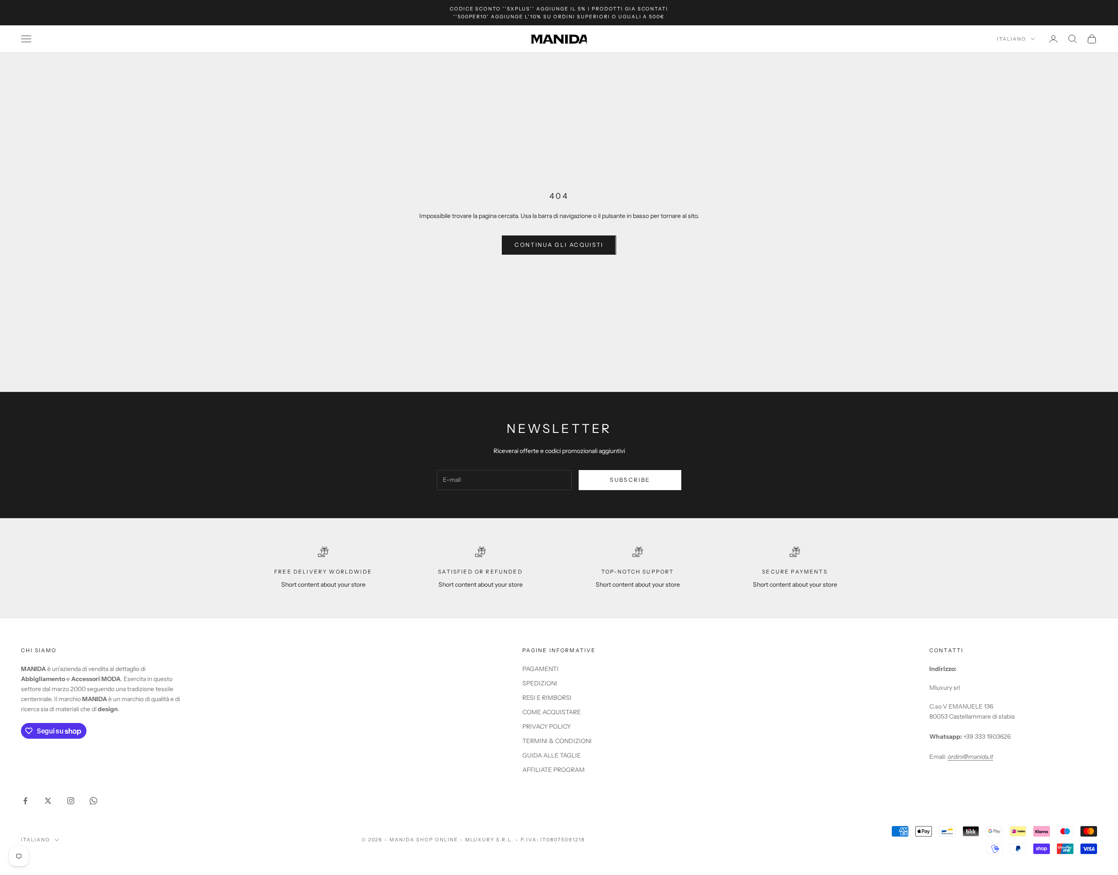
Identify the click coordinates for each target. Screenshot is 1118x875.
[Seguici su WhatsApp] (93, 800)
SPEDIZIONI (539, 683)
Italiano (1011, 39)
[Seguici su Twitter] (48, 800)
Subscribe (630, 479)
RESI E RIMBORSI (547, 698)
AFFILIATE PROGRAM (553, 770)
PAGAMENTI (540, 669)
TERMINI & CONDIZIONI (557, 741)
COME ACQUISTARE (551, 712)
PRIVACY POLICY (546, 726)
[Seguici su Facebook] (25, 800)
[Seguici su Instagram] (70, 800)
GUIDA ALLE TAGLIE (551, 755)
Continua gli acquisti (558, 244)
